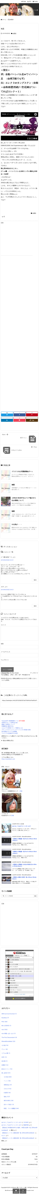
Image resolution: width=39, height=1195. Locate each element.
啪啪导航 (26, 1125)
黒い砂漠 (6, 1073)
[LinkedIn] (7, 420)
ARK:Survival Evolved (9, 1014)
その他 (5, 1045)
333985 (26, 1122)
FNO (4, 1021)
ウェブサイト (5, 660)
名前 (2, 643)
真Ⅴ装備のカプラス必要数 (9, 731)
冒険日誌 (8, 1085)
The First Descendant (9, 1037)
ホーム (4, 19)
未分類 (4, 1061)
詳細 (21, 791)
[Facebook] (20, 414)
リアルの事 (6, 1053)
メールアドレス (5, 652)
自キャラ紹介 (9, 1104)
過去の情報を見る (8, 740)
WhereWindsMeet (8, 1041)
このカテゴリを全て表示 (19, 994)
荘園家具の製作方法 (7, 726)
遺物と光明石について (8, 724)
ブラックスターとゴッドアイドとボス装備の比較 (16, 729)
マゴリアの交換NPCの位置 (10, 733)
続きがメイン (7, 1069)
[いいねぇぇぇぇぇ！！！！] (2, 216)
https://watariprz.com (8, 759)
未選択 (12, 19)
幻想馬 (7, 1092)
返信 (35, 580)
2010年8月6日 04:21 (7, 589)
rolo (4, 1029)
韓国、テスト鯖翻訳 (11, 1108)
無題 (13, 485)
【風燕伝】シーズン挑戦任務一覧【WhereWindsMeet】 (18, 1133)
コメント (3, 625)
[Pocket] (19, 420)
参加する (31, 995)
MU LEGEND (6, 1025)
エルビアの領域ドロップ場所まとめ (12, 728)
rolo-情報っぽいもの (9, 1033)
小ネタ (7, 1088)
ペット (7, 1081)
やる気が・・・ (17, 524)
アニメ (5, 1049)
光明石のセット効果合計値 (9, 722)
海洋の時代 (8, 1100)
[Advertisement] (19, 237)
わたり (3, 1135)
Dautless (5, 1017)
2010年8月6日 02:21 (7, 560)
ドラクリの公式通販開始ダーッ (22, 471)
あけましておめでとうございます (21, 826)
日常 (4, 1057)
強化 (7, 1096)
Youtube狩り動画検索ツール (10, 721)
